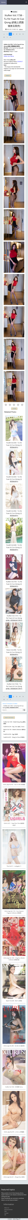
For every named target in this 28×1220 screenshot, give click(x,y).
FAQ (5, 1211)
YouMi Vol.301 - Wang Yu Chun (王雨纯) (13, 737)
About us (6, 1208)
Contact (6, 1213)
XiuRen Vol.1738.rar (9, 56)
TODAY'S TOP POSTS (9, 717)
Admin (21, 29)
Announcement (8, 1209)
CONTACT (20, 61)
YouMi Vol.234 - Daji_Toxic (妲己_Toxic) (13, 726)
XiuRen (15, 12)
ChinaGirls (10, 703)
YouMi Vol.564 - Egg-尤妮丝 (10, 734)
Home (3, 2)
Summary (8, 75)
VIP (5, 1215)
